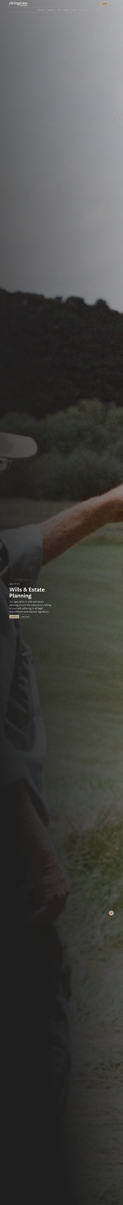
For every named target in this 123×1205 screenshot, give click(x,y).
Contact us (14, 617)
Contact (104, 4)
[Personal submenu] (44, 9)
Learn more (25, 617)
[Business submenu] (54, 9)
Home (11, 584)
